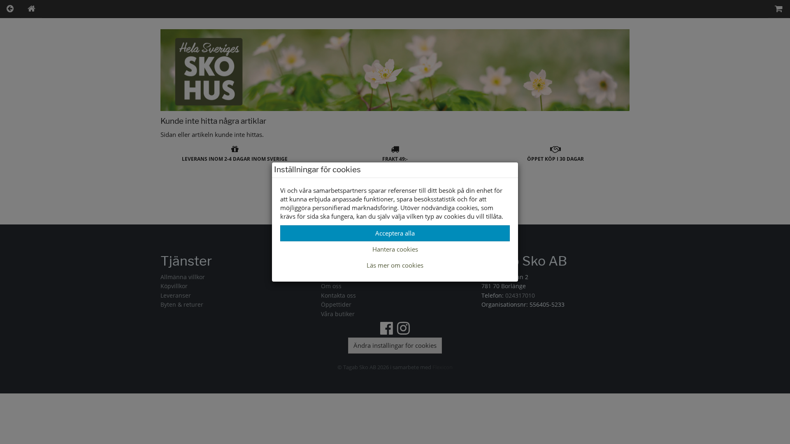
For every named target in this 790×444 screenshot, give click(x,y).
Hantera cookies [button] (395, 249)
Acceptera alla (395, 233)
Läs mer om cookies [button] (395, 265)
